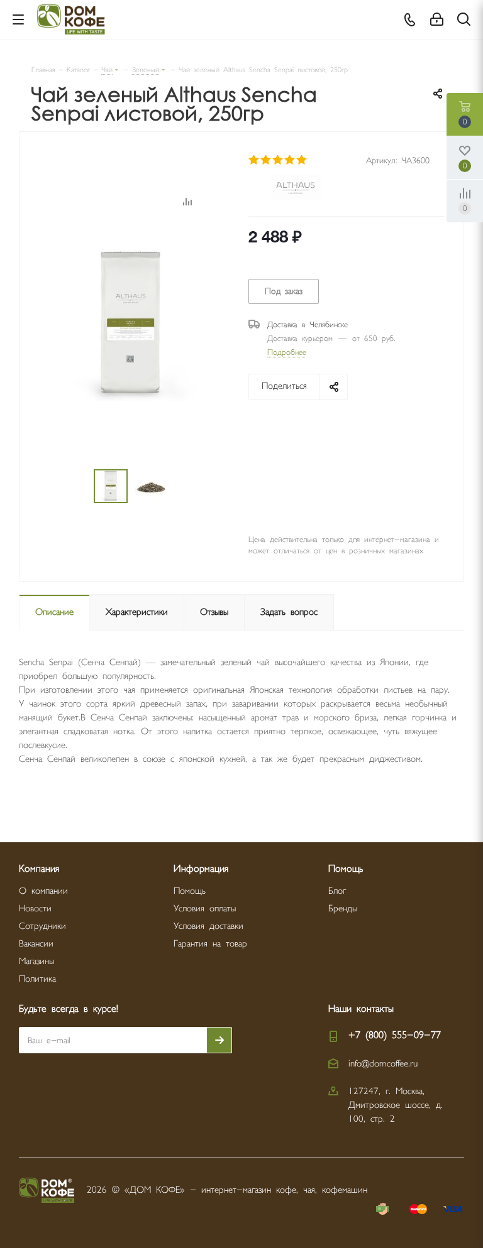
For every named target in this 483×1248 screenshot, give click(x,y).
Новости (35, 908)
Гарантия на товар (210, 943)
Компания (39, 869)
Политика (37, 979)
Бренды (342, 908)
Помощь (190, 891)
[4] (290, 160)
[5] (302, 160)
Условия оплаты (205, 908)
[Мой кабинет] (436, 19)
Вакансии (36, 943)
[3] (278, 160)
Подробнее (286, 352)
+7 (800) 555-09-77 (394, 1035)
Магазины (36, 961)
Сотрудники (42, 926)
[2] (266, 160)
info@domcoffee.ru (383, 1063)
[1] (254, 160)
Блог (337, 891)
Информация (201, 869)
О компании (43, 891)
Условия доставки (208, 926)
